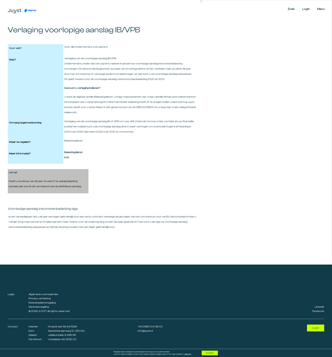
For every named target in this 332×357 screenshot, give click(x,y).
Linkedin (319, 306)
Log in (315, 327)
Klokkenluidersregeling (42, 302)
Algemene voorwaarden (43, 294)
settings (187, 354)
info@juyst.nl (145, 330)
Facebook (318, 310)
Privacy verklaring (40, 298)
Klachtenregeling (39, 306)
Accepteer (210, 353)
